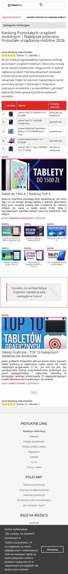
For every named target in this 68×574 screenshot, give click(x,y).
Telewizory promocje (34, 484)
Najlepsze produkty (12, 17)
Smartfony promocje (34, 494)
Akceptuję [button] (52, 549)
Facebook (34, 522)
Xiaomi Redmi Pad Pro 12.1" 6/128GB (31, 141)
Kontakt (34, 456)
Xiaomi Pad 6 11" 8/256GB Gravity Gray (30, 122)
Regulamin (34, 451)
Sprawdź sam (55, 121)
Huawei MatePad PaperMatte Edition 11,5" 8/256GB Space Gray (32, 131)
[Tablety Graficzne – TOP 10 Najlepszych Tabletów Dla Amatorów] (34, 333)
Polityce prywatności (16, 542)
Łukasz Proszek (17, 383)
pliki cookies (12, 533)
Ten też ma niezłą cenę (54, 149)
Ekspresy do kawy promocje (34, 489)
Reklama (34, 436)
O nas (34, 461)
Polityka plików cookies (34, 446)
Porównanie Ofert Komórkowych (34, 500)
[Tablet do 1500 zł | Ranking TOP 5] (34, 174)
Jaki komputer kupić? (34, 505)
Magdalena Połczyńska (21, 217)
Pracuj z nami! (34, 467)
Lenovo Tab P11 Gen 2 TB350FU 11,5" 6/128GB (32, 149)
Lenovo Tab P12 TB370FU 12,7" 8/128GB (32, 114)
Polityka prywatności (34, 441)
